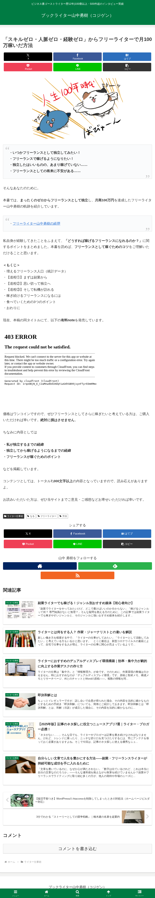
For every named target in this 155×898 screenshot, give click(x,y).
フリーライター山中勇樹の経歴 (36, 223)
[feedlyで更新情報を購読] (115, 566)
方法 (64, 516)
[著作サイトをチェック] (40, 566)
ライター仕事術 (15, 516)
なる (32, 516)
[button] (127, 67)
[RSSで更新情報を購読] (77, 575)
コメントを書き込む (77, 848)
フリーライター (48, 516)
